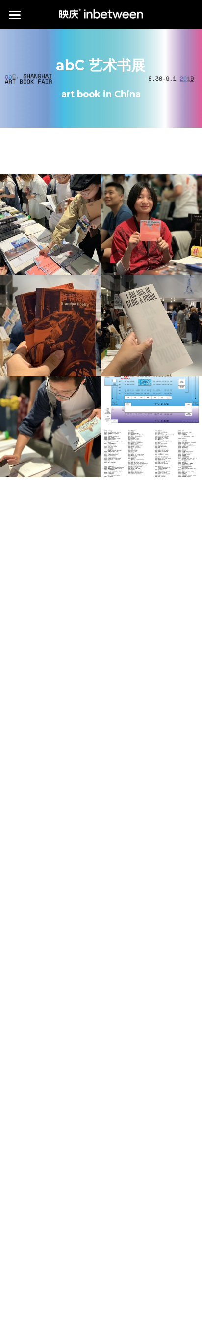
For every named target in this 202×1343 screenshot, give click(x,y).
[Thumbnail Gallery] (50, 224)
